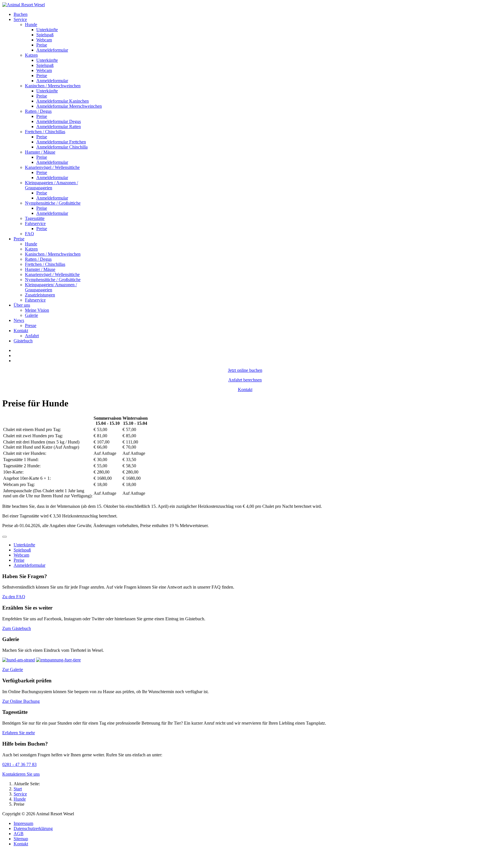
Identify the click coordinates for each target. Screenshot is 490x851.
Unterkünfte (24, 544)
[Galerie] (18, 659)
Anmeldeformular (29, 565)
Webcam (21, 555)
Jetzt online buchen (245, 370)
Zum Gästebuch (16, 628)
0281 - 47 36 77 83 (19, 764)
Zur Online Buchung (21, 701)
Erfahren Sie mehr (18, 732)
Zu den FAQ (13, 596)
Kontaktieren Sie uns (21, 774)
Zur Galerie (12, 669)
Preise (19, 560)
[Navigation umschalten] (4, 537)
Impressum (23, 823)
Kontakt (245, 389)
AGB (19, 833)
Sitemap (21, 838)
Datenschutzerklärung (33, 828)
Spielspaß (22, 549)
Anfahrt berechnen (245, 379)
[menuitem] (21, 14)
